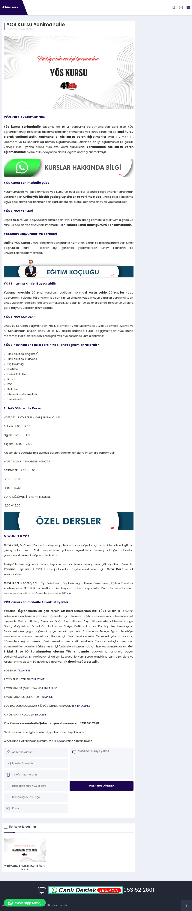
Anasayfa (12, 29)
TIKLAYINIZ (23, 670)
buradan (60, 732)
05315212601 (138, 890)
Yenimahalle (26, 29)
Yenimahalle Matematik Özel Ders (24, 868)
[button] (25, 903)
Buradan (60, 741)
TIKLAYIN (40, 714)
